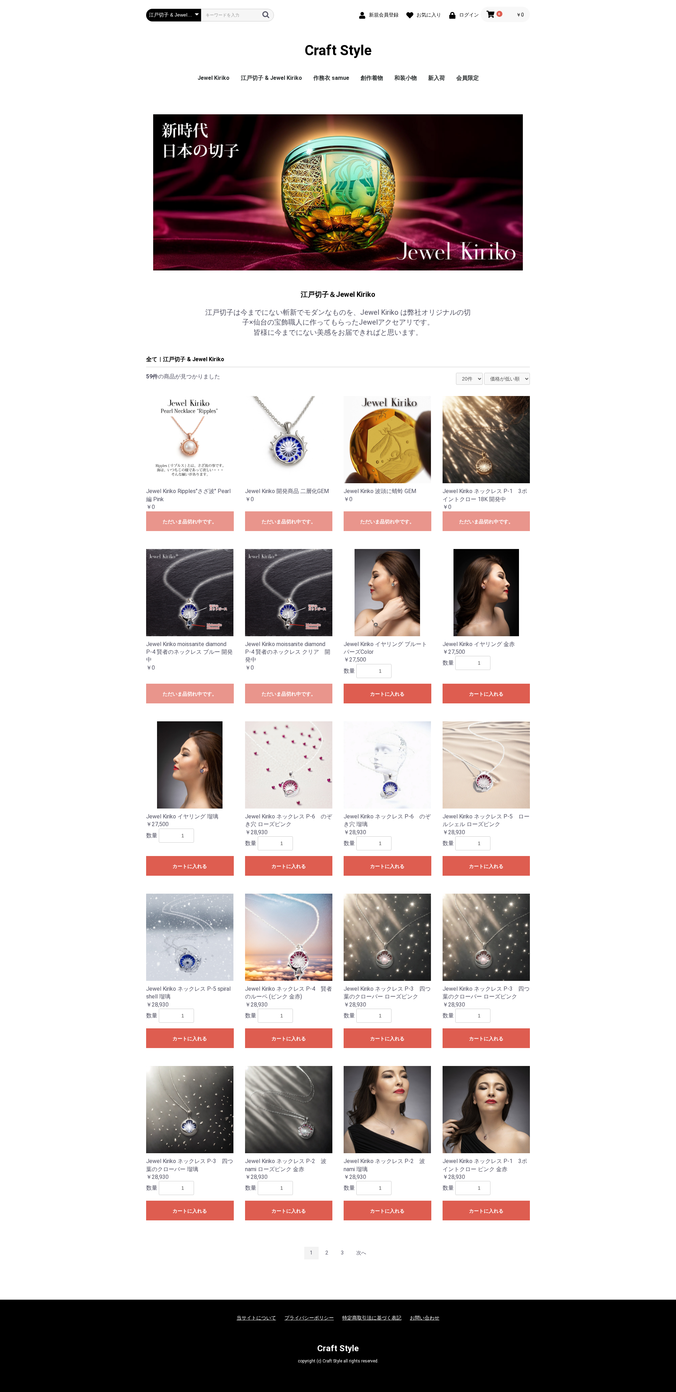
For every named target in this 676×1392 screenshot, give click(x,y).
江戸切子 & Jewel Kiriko (271, 78)
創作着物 (372, 78)
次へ (361, 1253)
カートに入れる (387, 694)
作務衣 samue (331, 78)
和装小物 (405, 78)
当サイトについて (256, 1318)
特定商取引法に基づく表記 (371, 1318)
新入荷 (436, 78)
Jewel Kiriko (214, 78)
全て (151, 359)
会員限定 (467, 78)
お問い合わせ (424, 1318)
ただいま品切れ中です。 (190, 521)
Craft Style (338, 50)
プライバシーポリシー (309, 1318)
